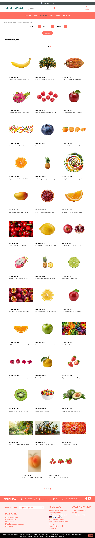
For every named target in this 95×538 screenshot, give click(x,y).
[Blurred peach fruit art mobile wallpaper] (34, 461)
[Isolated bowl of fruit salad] (47, 395)
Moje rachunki (10, 519)
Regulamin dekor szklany (58, 510)
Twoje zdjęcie (66, 15)
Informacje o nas (55, 513)
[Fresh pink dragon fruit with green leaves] (21, 96)
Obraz (35, 15)
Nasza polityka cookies (57, 526)
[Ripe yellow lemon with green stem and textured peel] (47, 229)
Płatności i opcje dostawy (58, 515)
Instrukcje (52, 528)
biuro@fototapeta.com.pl (43, 499)
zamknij (90, 535)
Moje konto (11, 514)
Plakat (51, 15)
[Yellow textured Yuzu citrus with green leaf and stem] (47, 361)
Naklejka (58, 15)
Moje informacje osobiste (14, 524)
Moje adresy (9, 522)
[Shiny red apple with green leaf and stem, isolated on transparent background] (74, 96)
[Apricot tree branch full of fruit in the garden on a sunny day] (21, 428)
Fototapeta (28, 15)
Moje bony (9, 526)
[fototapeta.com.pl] (14, 8)
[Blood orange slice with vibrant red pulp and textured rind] (47, 196)
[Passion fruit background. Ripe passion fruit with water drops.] (21, 295)
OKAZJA (51, 3)
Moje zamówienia (11, 517)
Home (5, 22)
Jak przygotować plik (56, 519)
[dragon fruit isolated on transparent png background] (21, 361)
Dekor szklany (43, 15)
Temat (19, 22)
